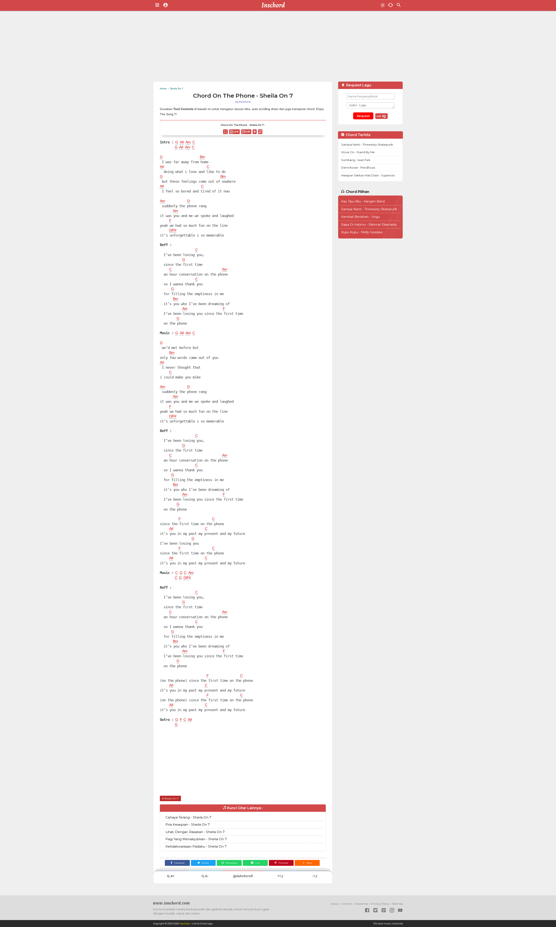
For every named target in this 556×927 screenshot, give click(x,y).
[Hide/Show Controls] (260, 131)
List (379, 116)
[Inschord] (274, 5)
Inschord (184, 923)
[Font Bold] (255, 131)
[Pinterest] (383, 910)
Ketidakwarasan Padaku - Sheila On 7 (196, 846)
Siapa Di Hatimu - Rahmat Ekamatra (368, 225)
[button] (307, 863)
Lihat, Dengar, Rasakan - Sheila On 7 (195, 832)
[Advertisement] (278, 47)
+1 (279, 876)
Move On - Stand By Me (358, 152)
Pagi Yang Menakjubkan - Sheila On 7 (196, 839)
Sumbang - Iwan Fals (355, 160)
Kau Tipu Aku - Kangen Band (363, 201)
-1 (313, 876)
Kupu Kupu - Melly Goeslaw (362, 232)
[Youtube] (400, 910)
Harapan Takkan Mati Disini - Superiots (368, 175)
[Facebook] (367, 910)
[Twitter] (375, 910)
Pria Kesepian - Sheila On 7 (187, 824)
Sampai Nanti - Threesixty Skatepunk (367, 144)
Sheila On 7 (171, 798)
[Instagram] (392, 910)
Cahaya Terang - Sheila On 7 (188, 817)
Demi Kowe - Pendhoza (358, 167)
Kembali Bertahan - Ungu (360, 217)
